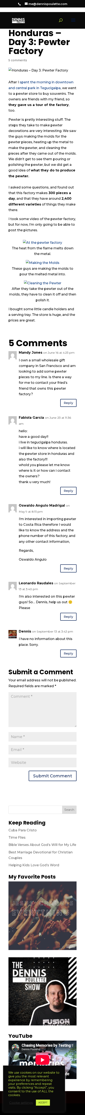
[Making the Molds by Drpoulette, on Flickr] (42, 263)
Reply (68, 403)
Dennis (25, 631)
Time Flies (17, 837)
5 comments (17, 60)
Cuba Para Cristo (22, 830)
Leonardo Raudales (36, 583)
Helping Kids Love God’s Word (33, 865)
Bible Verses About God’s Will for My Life (42, 845)
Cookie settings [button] (21, 1103)
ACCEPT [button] (42, 1102)
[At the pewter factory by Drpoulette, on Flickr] (42, 243)
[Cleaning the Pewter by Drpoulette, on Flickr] (42, 283)
